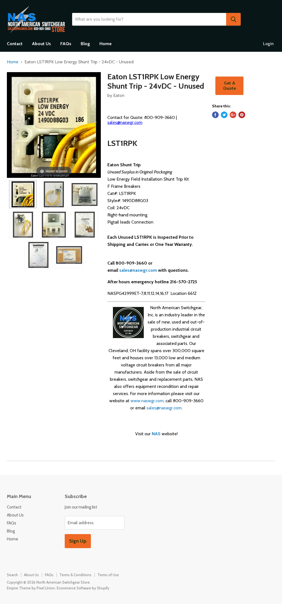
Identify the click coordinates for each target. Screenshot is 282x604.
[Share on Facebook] (215, 114)
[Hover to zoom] (54, 124)
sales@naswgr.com (124, 122)
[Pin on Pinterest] (241, 114)
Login (268, 43)
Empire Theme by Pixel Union (31, 588)
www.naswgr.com (147, 400)
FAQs (65, 43)
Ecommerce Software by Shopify (83, 588)
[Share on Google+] (233, 114)
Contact (15, 43)
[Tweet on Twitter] (224, 114)
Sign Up (77, 541)
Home (105, 43)
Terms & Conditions (75, 575)
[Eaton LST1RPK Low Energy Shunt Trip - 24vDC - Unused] (23, 194)
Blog (85, 43)
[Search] (233, 19)
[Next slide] (95, 122)
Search (12, 575)
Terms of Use (108, 575)
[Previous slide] (12, 122)
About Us (41, 43)
